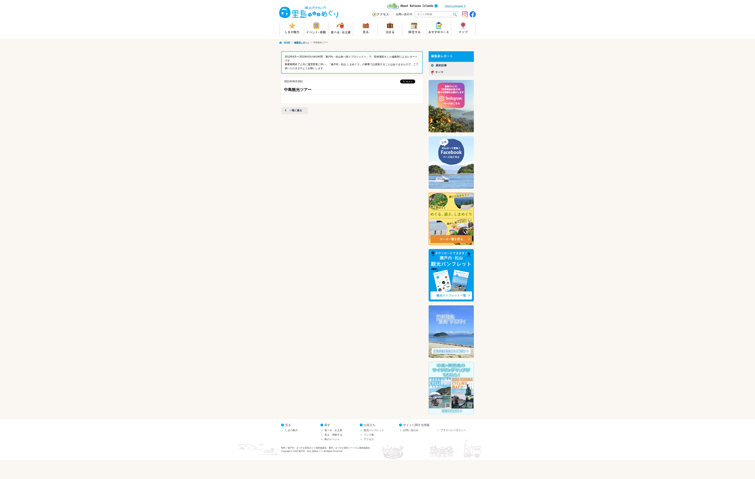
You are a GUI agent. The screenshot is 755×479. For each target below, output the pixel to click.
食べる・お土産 (333, 430)
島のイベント (332, 439)
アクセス (369, 439)
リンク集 (369, 434)
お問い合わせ (410, 430)
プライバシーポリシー (453, 430)
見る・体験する (333, 434)
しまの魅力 (291, 430)
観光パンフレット (374, 430)
